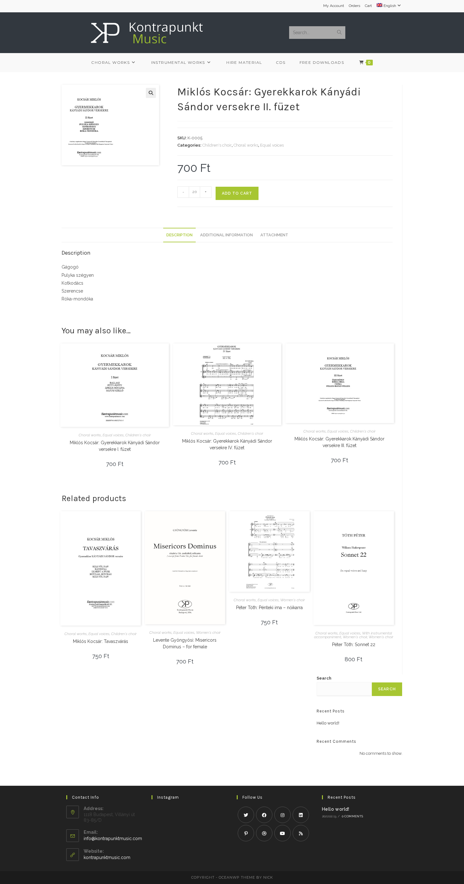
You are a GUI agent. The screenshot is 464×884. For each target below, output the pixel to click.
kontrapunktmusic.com (107, 857)
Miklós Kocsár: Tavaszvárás (100, 641)
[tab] (179, 235)
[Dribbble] (264, 833)
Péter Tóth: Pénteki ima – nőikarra (269, 607)
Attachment (274, 235)
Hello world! (328, 723)
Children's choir (217, 145)
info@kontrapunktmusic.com (113, 838)
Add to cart (237, 193)
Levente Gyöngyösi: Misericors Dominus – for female (185, 643)
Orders (354, 5)
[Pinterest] (246, 833)
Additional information (226, 235)
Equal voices (272, 145)
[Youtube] (282, 833)
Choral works (246, 145)
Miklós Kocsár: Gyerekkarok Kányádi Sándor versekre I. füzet (115, 446)
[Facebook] (264, 815)
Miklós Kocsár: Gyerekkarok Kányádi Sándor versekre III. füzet (339, 442)
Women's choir (208, 632)
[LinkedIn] (301, 815)
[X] (246, 815)
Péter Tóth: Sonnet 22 (353, 644)
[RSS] (301, 833)
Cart (368, 5)
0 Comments (352, 816)
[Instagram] (282, 815)
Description (179, 235)
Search (324, 678)
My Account (333, 5)
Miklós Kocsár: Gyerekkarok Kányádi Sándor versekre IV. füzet (227, 444)
